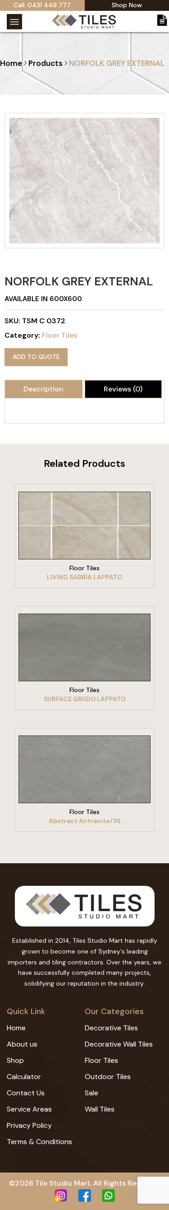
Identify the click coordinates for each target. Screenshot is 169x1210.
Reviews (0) (123, 389)
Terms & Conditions (39, 1141)
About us (22, 1044)
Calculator (24, 1076)
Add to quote (36, 357)
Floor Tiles (59, 335)
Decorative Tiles (111, 1028)
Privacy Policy (29, 1125)
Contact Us (26, 1093)
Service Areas (29, 1109)
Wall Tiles (99, 1109)
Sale (91, 1093)
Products (45, 63)
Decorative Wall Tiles (119, 1044)
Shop (15, 1060)
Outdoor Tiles (108, 1076)
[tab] (43, 389)
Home (11, 63)
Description (43, 389)
